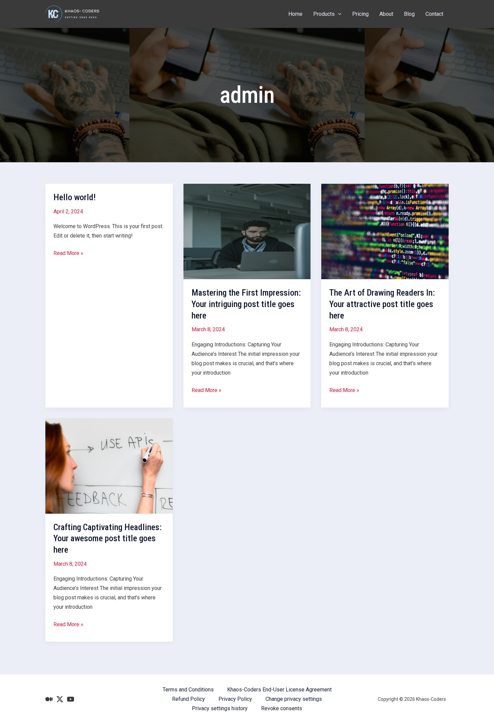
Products (324, 14)
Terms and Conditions (188, 689)
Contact (434, 14)
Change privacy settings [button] (293, 699)
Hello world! (74, 197)
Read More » (68, 254)
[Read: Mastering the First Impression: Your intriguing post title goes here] (247, 231)
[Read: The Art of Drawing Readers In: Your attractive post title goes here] (385, 231)
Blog (409, 14)
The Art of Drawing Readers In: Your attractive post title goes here (382, 304)
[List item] (49, 699)
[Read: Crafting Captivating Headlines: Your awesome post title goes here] (109, 465)
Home (295, 14)
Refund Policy (188, 699)
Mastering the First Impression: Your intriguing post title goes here (246, 304)
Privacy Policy (235, 699)
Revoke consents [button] (281, 708)
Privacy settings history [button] (220, 708)
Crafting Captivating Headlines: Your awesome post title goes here (107, 538)
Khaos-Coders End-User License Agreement (279, 689)
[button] (338, 14)
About (386, 14)
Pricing (360, 14)
